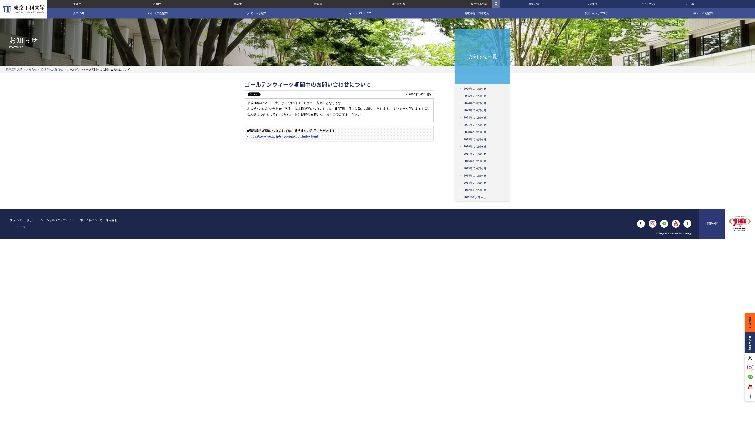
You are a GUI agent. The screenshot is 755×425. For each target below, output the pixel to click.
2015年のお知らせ (475, 168)
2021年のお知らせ (475, 124)
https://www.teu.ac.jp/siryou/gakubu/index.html (283, 136)
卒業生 (238, 4)
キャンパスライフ (360, 13)
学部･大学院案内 (157, 13)
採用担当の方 (479, 4)
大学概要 (78, 13)
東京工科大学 (14, 69)
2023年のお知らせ (475, 110)
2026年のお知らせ (475, 88)
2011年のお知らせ (475, 197)
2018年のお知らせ (51, 69)
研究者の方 (398, 4)
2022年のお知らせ (475, 117)
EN (692, 4)
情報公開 (712, 223)
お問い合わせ (536, 4)
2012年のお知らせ (475, 189)
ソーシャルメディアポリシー (59, 220)
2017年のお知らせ (475, 153)
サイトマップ (649, 4)
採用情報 (111, 220)
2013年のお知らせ (475, 182)
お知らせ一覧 (482, 56)
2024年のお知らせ (475, 103)
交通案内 (592, 4)
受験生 (77, 4)
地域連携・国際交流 (476, 13)
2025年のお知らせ (475, 95)
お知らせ (31, 69)
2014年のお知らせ (475, 175)
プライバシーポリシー (23, 220)
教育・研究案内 (703, 13)
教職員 (318, 4)
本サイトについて (91, 220)
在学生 (157, 4)
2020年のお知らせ (475, 132)
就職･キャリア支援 (596, 13)
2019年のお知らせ (475, 139)
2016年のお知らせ (475, 161)
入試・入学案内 (257, 13)
